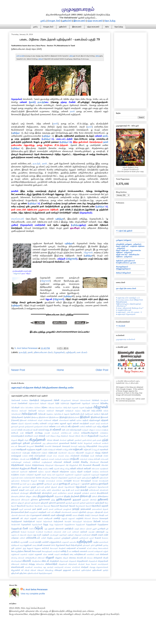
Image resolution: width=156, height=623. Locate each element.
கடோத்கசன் (73, 426)
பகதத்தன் (42, 512)
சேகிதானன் (25, 481)
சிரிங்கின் (15, 468)
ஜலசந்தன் (26, 487)
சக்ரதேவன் (52, 450)
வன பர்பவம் (82, 352)
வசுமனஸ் (83, 551)
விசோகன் (41, 558)
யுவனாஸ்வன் (103, 542)
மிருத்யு (50, 538)
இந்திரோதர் (95, 417)
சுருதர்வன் (78, 475)
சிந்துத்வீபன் (73, 465)
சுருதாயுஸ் (104, 474)
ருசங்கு (105, 545)
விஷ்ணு (32, 564)
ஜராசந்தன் (103, 483)
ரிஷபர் (68, 545)
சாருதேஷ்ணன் (47, 462)
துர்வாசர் (52, 503)
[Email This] (58, 348)
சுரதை (49, 475)
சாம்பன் (97, 459)
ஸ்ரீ (22, 570)
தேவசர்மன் (21, 506)
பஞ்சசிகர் (82, 512)
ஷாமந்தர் (50, 567)
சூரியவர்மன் (103, 478)
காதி (22, 433)
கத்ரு (99, 426)
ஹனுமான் (67, 570)
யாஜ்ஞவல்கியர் (55, 542)
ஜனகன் (40, 483)
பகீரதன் (57, 512)
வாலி (97, 554)
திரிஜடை (29, 496)
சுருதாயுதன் (95, 475)
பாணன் (40, 518)
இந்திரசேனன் (44, 417)
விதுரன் (50, 557)
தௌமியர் (96, 506)
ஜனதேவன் (48, 484)
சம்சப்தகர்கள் (40, 456)
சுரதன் (44, 475)
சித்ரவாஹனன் (59, 465)
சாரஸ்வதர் (26, 462)
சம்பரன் (49, 456)
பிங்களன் (87, 518)
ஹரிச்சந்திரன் (86, 570)
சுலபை (21, 478)
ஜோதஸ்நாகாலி (103, 487)
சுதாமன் (48, 472)
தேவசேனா (30, 506)
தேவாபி (88, 506)
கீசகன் (56, 440)
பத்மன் (105, 512)
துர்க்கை (14, 503)
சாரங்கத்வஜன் (16, 462)
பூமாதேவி (101, 528)
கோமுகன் (30, 446)
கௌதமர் (66, 446)
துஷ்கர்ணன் (90, 503)
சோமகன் (76, 481)
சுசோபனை (95, 469)
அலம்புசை (41, 411)
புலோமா (82, 529)
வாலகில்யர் (90, 554)
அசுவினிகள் (23, 403)
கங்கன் (46, 427)
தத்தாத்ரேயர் (56, 490)
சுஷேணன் (54, 478)
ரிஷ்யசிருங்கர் (76, 545)
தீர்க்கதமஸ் (25, 500)
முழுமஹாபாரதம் (78, 9)
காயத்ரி (47, 433)
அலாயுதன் (59, 410)
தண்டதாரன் (29, 490)
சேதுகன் (34, 481)
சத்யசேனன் (62, 453)
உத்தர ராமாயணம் (95, 20)
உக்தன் (40, 420)
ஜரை (19, 487)
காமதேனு (39, 433)
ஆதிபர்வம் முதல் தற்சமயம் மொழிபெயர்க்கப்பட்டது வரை (126, 262)
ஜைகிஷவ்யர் (92, 487)
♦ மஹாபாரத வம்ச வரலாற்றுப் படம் (128, 298)
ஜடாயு (29, 484)
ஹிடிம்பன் (15, 573)
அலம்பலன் (23, 411)
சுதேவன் (55, 471)
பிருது (51, 525)
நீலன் (27, 512)
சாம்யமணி (104, 459)
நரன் (34, 509)
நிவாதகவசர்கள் (17, 512)
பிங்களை (95, 518)
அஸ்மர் (105, 411)
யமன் (25, 542)
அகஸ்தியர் (34, 400)
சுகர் (51, 468)
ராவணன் (47, 545)
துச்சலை (34, 499)
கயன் (35, 430)
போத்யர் (23, 532)
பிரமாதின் (68, 521)
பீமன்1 (31, 529)
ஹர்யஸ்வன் (97, 570)
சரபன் (92, 456)
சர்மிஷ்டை (15, 459)
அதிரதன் (43, 403)
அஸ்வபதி (42, 414)
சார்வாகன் (58, 462)
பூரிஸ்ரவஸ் (15, 532)
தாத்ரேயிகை (62, 493)
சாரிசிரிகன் (36, 462)
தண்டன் (38, 490)
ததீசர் (49, 490)
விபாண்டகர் (81, 558)
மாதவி (100, 535)
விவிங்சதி (24, 564)
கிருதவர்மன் (93, 436)
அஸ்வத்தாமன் (29, 413)
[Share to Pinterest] (67, 348)
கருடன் (48, 429)
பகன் (48, 512)
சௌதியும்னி (103, 481)
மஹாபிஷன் (63, 535)
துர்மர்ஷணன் (35, 503)
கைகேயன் (97, 443)
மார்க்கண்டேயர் (33, 538)
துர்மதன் (28, 503)
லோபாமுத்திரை (17, 551)
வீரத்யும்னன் (72, 564)
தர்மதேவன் (15, 493)
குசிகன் (70, 440)
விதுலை (58, 558)
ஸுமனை (68, 567)
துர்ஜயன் (21, 503)
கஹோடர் (92, 430)
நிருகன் (105, 509)
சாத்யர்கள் (83, 459)
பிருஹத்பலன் (80, 525)
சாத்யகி (74, 458)
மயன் (39, 535)
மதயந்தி (91, 532)
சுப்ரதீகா (23, 475)
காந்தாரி (29, 433)
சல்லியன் (35, 458)
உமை (56, 423)
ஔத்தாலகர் (29, 427)
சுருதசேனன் (69, 475)
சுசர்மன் (87, 468)
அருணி (81, 408)
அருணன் (75, 408)
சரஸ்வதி (98, 456)
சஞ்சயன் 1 (88, 449)
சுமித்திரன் (30, 475)
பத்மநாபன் (99, 512)
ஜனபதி (55, 484)
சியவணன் (87, 465)
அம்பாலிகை (29, 408)
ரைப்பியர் (45, 548)
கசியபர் (64, 426)
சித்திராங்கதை (38, 465)
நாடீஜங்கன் (67, 509)
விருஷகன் (72, 561)
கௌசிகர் (39, 446)
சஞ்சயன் (78, 449)
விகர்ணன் (104, 554)
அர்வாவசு (14, 411)
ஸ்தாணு (92, 567)
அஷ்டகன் (86, 410)
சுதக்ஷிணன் (104, 469)
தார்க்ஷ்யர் (85, 493)
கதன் (94, 427)
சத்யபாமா (71, 453)
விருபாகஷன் (64, 561)
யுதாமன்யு (73, 542)
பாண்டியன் (48, 518)
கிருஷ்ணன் (37, 440)
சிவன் (34, 468)
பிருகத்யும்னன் (37, 525)
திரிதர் (35, 496)
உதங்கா (79, 420)
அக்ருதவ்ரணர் (66, 400)
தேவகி (13, 506)
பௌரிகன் (39, 532)
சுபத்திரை (15, 474)
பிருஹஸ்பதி (16, 528)
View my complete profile (33, 593)
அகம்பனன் (15, 400)
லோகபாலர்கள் (103, 548)
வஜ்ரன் (105, 551)
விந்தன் (65, 558)
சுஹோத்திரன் (63, 478)
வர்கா (45, 554)
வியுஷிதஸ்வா (36, 561)
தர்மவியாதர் (35, 493)
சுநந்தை (73, 472)
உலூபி (69, 423)
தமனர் (77, 490)
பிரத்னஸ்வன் (47, 521)
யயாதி (38, 542)
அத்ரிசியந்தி (64, 403)
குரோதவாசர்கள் (52, 443)
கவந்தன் (85, 430)
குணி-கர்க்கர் (87, 440)
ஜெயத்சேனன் (70, 487)
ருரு (24, 548)
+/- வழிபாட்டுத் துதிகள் (124, 231)
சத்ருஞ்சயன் (89, 453)
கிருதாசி (14, 440)
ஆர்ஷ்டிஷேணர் (17, 417)
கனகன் (14, 430)
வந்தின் (31, 554)
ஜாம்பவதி (40, 487)
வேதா (88, 564)
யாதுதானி (65, 542)
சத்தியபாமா (36, 453)
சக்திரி (44, 450)
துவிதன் (83, 503)
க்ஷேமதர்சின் (91, 446)
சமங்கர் (25, 456)
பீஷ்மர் (38, 528)
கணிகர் (82, 427)
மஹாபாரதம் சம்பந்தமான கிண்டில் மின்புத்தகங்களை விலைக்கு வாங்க (42, 387)
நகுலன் (105, 506)
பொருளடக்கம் (54, 20)
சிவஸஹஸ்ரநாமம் (122, 267)
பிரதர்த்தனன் (16, 521)
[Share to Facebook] (65, 348)
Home (60, 369)
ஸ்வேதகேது (49, 570)
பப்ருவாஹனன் (36, 515)
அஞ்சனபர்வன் (34, 403)
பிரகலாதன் (103, 518)
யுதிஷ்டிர (71, 56)
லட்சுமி (89, 548)
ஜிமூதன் (54, 487)
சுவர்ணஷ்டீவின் (29, 478)
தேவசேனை (39, 506)
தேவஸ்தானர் (80, 506)
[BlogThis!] (60, 348)
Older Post (102, 369)
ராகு (21, 545)
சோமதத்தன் (86, 481)
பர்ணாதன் (94, 515)
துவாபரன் (76, 503)
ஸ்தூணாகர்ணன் (102, 567)
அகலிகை (24, 400)
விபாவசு (90, 558)
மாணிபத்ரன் (86, 535)
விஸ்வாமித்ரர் (51, 564)
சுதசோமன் (15, 472)
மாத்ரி (106, 535)
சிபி (80, 465)
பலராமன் (15, 518)
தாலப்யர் (93, 493)
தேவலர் (72, 506)
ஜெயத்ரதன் (81, 487)
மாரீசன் (22, 538)
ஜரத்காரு (94, 484)
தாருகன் (77, 493)
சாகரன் (51, 459)
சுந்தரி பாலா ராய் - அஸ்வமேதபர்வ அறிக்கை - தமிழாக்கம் (127, 255)
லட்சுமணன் (81, 548)
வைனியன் (29, 567)
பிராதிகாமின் (15, 525)
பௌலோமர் (48, 532)
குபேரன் (26, 443)
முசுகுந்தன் (66, 538)
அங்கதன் (75, 400)
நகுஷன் (14, 509)
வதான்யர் (23, 554)
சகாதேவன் (21, 449)
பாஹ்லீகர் (79, 518)
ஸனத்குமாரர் (58, 567)
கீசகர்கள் (63, 440)
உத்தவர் (21, 423)
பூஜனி (95, 529)
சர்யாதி (22, 459)
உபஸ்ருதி (51, 423)
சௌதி (95, 481)
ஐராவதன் (14, 427)
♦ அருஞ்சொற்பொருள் (123, 310)
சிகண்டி (84, 462)
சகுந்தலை (31, 449)
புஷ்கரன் (89, 529)
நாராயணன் (86, 509)
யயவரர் (31, 542)
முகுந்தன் (57, 538)
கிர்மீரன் (50, 440)
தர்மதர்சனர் (104, 490)
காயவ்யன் (55, 433)
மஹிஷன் (71, 535)
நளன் (18, 56)
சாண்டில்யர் (66, 459)
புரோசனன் (59, 528)
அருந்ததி (89, 407)
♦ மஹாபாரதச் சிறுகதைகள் (125, 314)
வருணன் (38, 554)
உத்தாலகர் (28, 423)
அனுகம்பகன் (75, 403)
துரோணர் (103, 499)
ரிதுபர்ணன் (60, 545)
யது (21, 542)
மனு (34, 535)
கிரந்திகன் (64, 436)
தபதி (68, 490)
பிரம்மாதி (105, 521)
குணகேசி (78, 440)
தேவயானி (55, 506)
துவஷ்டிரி (69, 503)
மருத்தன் (45, 535)
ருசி (12, 548)
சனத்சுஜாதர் (16, 456)
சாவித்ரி (76, 462)
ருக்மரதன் (86, 545)
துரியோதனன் (63, 499)
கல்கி (67, 430)
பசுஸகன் (75, 512)
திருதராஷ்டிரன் (46, 496)
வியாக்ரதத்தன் (16, 561)
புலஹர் (76, 529)
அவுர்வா (78, 411)
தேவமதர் (47, 506)
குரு (44, 443)
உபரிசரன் (43, 423)
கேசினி (74, 443)
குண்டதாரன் (97, 440)
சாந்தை (90, 459)
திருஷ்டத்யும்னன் (71, 496)
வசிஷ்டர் (64, 551)
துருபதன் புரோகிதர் (89, 500)
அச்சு (107, 27)
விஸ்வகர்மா (40, 564)
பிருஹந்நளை (103, 524)
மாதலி (94, 535)
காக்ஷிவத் (104, 430)
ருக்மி (93, 545)
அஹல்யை (49, 414)
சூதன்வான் (72, 478)
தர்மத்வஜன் (24, 493)
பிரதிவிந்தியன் (29, 521)
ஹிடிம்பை (23, 573)
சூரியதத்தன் (86, 478)
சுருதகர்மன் (60, 475)
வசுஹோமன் (98, 551)
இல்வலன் (23, 420)
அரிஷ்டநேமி (67, 408)
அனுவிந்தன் (86, 403)
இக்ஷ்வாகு (35, 417)
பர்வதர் (101, 515)
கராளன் (41, 430)
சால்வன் (67, 462)
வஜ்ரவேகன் (15, 554)
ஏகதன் (92, 423)
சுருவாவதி (15, 478)
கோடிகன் (22, 446)
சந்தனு (98, 453)
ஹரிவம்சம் (67, 20)
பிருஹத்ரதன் (91, 524)
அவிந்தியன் (69, 411)
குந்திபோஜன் (16, 443)
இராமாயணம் (79, 20)
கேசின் (80, 443)
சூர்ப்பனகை (15, 481)
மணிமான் (75, 532)
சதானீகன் (104, 449)
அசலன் (14, 403)
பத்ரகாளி (14, 515)
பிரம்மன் (97, 521)
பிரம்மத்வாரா (87, 521)
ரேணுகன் (30, 548)
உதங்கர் (73, 420)
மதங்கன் (83, 532)
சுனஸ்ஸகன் (104, 472)
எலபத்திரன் (84, 423)
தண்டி (44, 490)
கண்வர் (89, 426)
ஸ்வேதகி (40, 570)
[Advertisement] (130, 70)
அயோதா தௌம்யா (55, 408)
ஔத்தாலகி (38, 427)
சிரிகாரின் (104, 465)
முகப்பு (43, 20)
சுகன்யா (46, 469)
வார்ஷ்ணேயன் (80, 554)
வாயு (71, 554)
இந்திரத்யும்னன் (74, 417)
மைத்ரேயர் (15, 542)
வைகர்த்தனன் (103, 564)
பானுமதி (64, 518)
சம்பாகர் (61, 456)
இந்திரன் (85, 417)
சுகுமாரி (56, 469)
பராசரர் (68, 515)
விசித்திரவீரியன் (31, 558)
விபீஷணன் (98, 558)
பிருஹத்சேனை (69, 525)
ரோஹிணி (62, 548)
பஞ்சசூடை (90, 512)
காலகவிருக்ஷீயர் (17, 436)
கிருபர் (21, 440)
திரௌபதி (85, 496)
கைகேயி (105, 443)
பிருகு (45, 524)
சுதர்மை (41, 472)
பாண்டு (57, 518)
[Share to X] (63, 348)
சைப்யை (59, 481)
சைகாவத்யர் (50, 481)
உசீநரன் (55, 420)
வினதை (72, 558)
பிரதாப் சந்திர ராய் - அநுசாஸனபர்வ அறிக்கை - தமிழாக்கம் (128, 251)
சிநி (67, 465)
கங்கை (52, 426)
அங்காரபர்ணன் (85, 400)
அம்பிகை (37, 408)
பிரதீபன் (39, 521)
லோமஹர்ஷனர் (47, 551)
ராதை (35, 545)
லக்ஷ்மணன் (71, 548)
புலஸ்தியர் (68, 528)
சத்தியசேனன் (16, 453)
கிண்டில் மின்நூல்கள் (123, 273)
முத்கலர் (75, 538)
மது (107, 532)
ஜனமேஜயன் (64, 483)
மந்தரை (29, 535)
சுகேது (62, 469)
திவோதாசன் (15, 500)
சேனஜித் (42, 481)
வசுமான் (91, 551)
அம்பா (22, 408)
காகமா (98, 430)
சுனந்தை (95, 472)
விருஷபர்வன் (103, 561)
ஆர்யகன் (104, 414)
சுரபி (53, 475)
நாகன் (51, 509)
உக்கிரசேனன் (32, 420)
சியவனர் (96, 465)
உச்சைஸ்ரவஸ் (64, 420)
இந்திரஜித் (63, 417)
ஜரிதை (14, 487)
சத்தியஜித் (26, 453)
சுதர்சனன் (33, 471)
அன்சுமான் (95, 403)
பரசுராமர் (46, 515)
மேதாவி (98, 538)
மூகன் (91, 538)
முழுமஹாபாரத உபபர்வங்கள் (125, 339)
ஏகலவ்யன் (104, 423)
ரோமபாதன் (54, 548)
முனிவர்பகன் (83, 538)
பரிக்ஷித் (81, 515)
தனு (63, 490)
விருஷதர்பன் (93, 561)
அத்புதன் (51, 403)
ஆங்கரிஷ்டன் (58, 414)
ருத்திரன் (18, 548)
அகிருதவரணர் (46, 400)
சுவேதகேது (46, 478)
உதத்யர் (85, 420)
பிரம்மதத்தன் (77, 521)
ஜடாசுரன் (23, 484)
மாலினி (43, 538)
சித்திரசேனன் (17, 465)
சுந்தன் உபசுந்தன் (84, 471)
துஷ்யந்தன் (99, 503)
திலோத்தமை (103, 496)
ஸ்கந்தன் (84, 567)
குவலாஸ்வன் (64, 443)
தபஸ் (72, 490)
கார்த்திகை (104, 433)
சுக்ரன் (73, 468)
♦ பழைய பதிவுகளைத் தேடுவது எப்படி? (129, 308)
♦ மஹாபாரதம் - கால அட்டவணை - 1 (129, 312)
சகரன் (13, 450)
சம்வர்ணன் (75, 456)
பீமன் (25, 528)
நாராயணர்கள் (97, 509)
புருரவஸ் (51, 528)
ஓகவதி (21, 427)
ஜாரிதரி (47, 487)
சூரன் (79, 478)
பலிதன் (26, 518)
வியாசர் (27, 560)
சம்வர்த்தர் (85, 456)
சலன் (28, 459)
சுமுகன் (38, 474)
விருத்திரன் (54, 561)
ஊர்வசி (76, 423)
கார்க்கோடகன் (66, 433)
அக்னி (56, 400)
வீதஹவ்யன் (63, 564)
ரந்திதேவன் (15, 545)
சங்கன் (59, 449)
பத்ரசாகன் (21, 515)
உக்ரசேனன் (47, 420)
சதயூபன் (96, 450)
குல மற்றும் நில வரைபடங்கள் (126, 288)
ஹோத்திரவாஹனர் (45, 573)
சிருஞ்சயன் (25, 468)
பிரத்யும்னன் (58, 521)
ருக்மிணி (98, 545)
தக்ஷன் (22, 490)
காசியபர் (14, 433)
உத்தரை (14, 423)
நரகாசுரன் (27, 509)
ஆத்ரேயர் (97, 414)
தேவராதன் (64, 506)
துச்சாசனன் (44, 499)
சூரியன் (95, 477)
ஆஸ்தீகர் (27, 417)
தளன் (55, 493)
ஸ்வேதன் (58, 570)
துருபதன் (77, 499)
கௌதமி (74, 446)
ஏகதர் (98, 423)
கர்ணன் (57, 429)
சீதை (40, 468)
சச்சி (71, 449)
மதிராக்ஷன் (100, 532)
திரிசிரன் (22, 496)
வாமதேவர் (65, 554)
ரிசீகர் (53, 545)
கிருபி (26, 440)
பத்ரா (27, 515)
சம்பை (67, 456)
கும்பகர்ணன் (36, 443)
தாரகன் (70, 493)
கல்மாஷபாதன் (76, 430)
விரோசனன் (15, 564)
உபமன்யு (36, 423)
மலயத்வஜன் (54, 535)
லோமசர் (27, 551)
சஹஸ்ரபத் (44, 459)
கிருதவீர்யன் (103, 436)
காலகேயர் (29, 436)
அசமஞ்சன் (104, 400)
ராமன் (40, 545)
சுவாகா (38, 478)
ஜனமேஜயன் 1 (76, 484)
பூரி (107, 529)
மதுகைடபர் (15, 535)
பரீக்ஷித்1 (87, 515)
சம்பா (55, 456)
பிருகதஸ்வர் (59, 352)
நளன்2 (45, 509)
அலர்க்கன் (50, 411)
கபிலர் (19, 430)
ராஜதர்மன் (28, 545)
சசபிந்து (65, 450)
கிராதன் (72, 436)
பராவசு (74, 515)
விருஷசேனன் (82, 561)
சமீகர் (31, 456)
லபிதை (95, 548)
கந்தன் (105, 426)
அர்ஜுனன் (17, 273)
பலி (21, 518)
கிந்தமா (53, 436)
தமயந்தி (22, 56)
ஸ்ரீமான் (33, 570)
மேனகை (105, 538)
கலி (63, 430)
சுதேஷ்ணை (64, 471)
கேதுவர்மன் (88, 443)
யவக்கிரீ (45, 542)
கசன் (58, 427)
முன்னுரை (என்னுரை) (123, 240)
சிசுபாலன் (104, 462)
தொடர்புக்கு (110, 20)
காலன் (36, 436)
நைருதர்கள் (33, 512)
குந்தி (105, 439)
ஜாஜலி (33, 487)
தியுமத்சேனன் (102, 493)
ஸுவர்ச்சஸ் (76, 567)
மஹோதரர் (78, 535)
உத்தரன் (104, 420)
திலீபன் (94, 496)
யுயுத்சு (95, 542)
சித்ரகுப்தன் (49, 465)
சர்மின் (105, 456)
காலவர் (42, 436)
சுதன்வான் (24, 472)
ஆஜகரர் (66, 414)
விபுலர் (105, 558)
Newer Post (18, 369)
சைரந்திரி (68, 481)
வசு (70, 551)
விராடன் (45, 561)
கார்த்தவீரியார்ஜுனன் (89, 433)
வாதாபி (57, 554)
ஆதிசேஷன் (89, 414)
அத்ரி (57, 403)
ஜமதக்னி (86, 484)
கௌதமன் (56, 446)
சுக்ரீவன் (80, 468)
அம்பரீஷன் (15, 407)
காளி (48, 436)
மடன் (69, 532)
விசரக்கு (14, 558)
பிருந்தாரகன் (58, 525)
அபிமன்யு (104, 403)
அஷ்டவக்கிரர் (96, 410)
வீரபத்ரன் (81, 564)
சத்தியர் (44, 453)
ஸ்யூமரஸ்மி (15, 570)
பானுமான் (71, 518)
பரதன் (52, 515)
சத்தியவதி (52, 453)
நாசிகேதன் (58, 509)
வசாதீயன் (56, 551)
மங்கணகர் (57, 532)
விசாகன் (21, 558)
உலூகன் (63, 423)
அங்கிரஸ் (95, 400)
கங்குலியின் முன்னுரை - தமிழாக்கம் (128, 244)
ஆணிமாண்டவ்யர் (77, 414)
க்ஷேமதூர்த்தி (103, 446)
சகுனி (39, 449)
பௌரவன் (31, 532)
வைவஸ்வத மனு (40, 567)
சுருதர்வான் (87, 475)
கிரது (58, 436)
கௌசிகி (48, 446)
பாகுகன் (33, 518)
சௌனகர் (15, 484)
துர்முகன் (44, 503)
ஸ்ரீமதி (27, 570)
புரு (45, 528)
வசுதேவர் (75, 551)
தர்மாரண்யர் (47, 493)
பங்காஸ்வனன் (66, 512)
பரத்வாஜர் (60, 515)
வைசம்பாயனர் (17, 219)
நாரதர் (75, 508)
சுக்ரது (67, 469)
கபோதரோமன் (28, 430)
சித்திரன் (28, 465)
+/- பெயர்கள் (120, 326)
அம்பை (44, 407)
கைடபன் (14, 446)
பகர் (52, 512)
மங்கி (64, 532)
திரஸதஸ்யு (15, 496)
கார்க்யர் (76, 433)
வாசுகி (50, 554)
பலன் (106, 515)
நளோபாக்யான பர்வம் (43, 352)
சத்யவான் (80, 453)
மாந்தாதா (15, 538)
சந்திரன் (105, 453)
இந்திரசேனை (54, 417)
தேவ (106, 503)
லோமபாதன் (36, 551)
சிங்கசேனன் (94, 462)
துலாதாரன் (60, 503)
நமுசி (21, 509)
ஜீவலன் (60, 487)
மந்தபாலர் (23, 535)
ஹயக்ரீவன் (76, 570)
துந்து (53, 500)
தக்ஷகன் (14, 490)
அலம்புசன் (32, 410)
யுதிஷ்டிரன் (71, 352)
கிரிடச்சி (84, 436)
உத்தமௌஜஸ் (94, 420)
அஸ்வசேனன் (16, 414)
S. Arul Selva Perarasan (35, 589)
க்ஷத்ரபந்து (82, 446)
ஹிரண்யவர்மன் (33, 573)
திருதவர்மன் (59, 496)
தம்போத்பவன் (94, 490)
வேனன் (94, 564)
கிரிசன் (77, 436)
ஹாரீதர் (105, 570)
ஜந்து (34, 484)
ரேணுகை (37, 548)
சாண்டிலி (58, 459)
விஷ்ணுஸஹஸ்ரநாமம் (123, 269)
